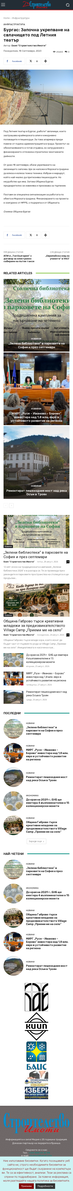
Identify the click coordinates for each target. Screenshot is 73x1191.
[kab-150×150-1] (36, 997)
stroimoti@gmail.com (40, 1155)
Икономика (32, 796)
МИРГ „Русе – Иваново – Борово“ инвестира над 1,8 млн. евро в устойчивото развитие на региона (36, 417)
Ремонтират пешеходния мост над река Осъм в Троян (36, 492)
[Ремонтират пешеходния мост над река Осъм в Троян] (36, 462)
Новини (36, 339)
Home (7, 18)
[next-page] (11, 505)
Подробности (45, 1186)
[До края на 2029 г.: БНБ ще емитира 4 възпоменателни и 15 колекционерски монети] (13, 660)
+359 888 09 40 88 (39, 1152)
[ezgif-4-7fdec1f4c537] (36, 1085)
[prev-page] (6, 505)
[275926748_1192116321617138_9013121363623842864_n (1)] (36, 1026)
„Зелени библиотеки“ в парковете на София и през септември (37, 345)
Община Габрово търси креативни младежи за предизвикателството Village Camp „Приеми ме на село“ (34, 625)
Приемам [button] (26, 1186)
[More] (45, 61)
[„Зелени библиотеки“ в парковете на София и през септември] (36, 315)
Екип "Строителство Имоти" (29, 45)
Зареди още (35, 841)
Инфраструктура (20, 18)
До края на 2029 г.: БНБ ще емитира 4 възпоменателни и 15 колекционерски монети (47, 658)
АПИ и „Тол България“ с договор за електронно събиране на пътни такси (19, 258)
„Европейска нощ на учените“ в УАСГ (57, 257)
